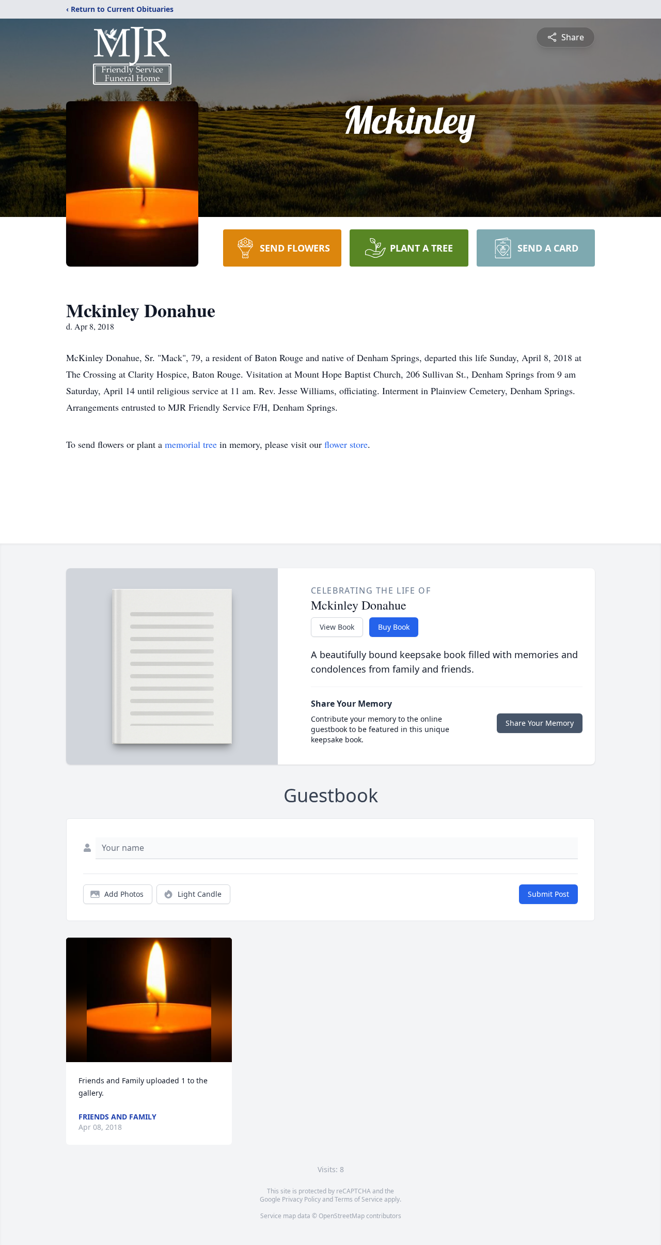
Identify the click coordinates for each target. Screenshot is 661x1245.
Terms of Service (359, 1199)
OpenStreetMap (342, 1215)
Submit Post (548, 894)
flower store (346, 444)
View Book (337, 627)
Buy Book (394, 627)
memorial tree (191, 444)
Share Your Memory (540, 723)
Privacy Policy (301, 1199)
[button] (149, 1000)
